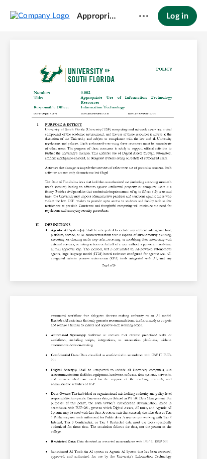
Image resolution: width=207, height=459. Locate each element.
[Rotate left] (141, 434)
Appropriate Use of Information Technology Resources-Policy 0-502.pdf (98, 16)
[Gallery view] (160, 434)
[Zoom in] (121, 434)
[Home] (40, 16)
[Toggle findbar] (29, 434)
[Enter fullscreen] (178, 434)
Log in (177, 16)
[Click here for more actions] (144, 16)
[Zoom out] (86, 434)
